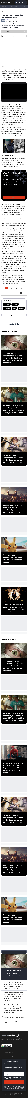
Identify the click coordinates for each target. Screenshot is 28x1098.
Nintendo (15, 304)
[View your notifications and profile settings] (22, 2)
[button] (25, 2)
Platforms (21, 308)
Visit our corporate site (12, 1041)
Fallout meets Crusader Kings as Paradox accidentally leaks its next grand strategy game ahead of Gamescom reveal (14, 1020)
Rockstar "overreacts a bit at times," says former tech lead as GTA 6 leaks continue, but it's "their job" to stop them (14, 985)
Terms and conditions (7, 1052)
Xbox (14, 308)
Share (5, 36)
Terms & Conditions (10, 1088)
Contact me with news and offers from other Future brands (13, 1078)
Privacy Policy (17, 1087)
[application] (14, 91)
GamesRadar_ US (11, 19)
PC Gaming (7, 304)
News (3, 20)
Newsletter (24, 36)
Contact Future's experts (8, 1056)
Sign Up (14, 1082)
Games (3, 11)
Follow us (16, 36)
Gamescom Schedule (13, 6)
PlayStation (7, 308)
